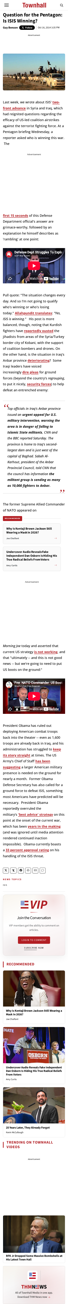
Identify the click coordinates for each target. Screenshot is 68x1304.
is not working (45, 652)
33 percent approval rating (27, 850)
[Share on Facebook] (21, 870)
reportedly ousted (38, 331)
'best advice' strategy (35, 814)
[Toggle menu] (6, 5)
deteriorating (39, 360)
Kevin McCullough (14, 1132)
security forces (39, 384)
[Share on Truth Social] (13, 870)
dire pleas (30, 372)
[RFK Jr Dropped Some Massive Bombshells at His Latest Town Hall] (34, 1234)
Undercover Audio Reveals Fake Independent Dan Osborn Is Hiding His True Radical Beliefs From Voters (34, 1070)
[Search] (61, 5)
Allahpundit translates (33, 313)
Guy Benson (10, 28)
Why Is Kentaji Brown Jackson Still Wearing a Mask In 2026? (34, 1012)
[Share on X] (6, 870)
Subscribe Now (34, 947)
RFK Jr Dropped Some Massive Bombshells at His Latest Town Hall (34, 1257)
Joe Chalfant (12, 1019)
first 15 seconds (15, 215)
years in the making (44, 826)
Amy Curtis (11, 1079)
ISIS (5, 885)
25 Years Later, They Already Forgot (28, 1128)
